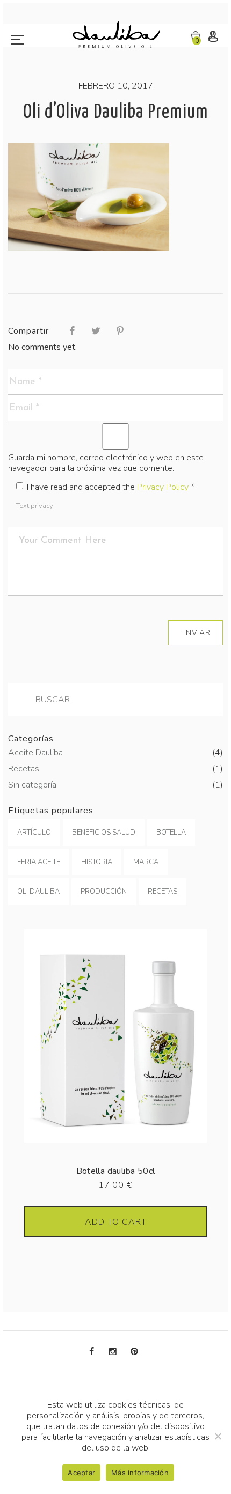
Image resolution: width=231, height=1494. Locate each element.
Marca (145, 862)
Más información (140, 1472)
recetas (162, 891)
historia (96, 862)
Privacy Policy (163, 487)
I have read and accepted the (110, 487)
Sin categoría (115, 784)
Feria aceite (38, 862)
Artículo (34, 832)
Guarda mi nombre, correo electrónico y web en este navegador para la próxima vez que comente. (106, 463)
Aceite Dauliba (115, 752)
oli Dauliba (38, 891)
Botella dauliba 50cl (115, 1171)
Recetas (115, 768)
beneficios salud (103, 832)
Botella (171, 832)
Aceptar (81, 1472)
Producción (104, 891)
